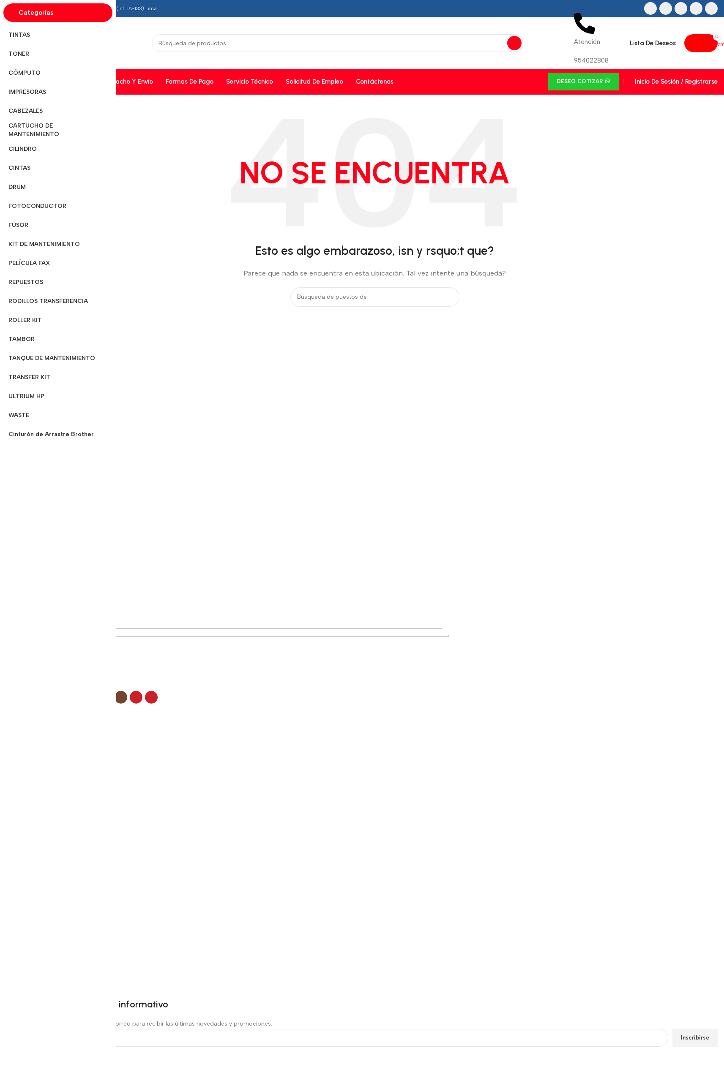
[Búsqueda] (514, 43)
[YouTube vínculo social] (696, 8)
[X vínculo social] (665, 8)
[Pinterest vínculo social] (711, 8)
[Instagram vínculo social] (681, 8)
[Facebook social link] (650, 8)
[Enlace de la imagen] (240, 659)
